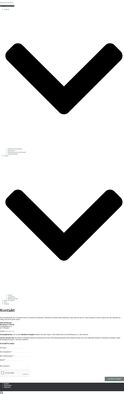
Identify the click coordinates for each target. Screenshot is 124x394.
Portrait (10, 295)
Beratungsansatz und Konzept (17, 152)
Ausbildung (11, 297)
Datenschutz (7, 385)
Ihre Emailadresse (6, 352)
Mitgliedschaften (13, 298)
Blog (5, 302)
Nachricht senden (114, 379)
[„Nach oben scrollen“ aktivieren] (1, 392)
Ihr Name (3, 348)
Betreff (2, 360)
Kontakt (6, 304)
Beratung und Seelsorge (15, 148)
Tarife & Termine (9, 300)
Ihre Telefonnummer (7, 356)
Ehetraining (11, 150)
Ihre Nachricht (5, 366)
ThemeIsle (18, 390)
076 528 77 (9, 331)
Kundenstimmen (13, 154)
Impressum (7, 387)
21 (13, 331)
